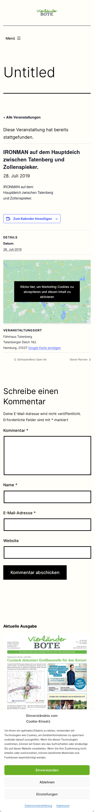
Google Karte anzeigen (44, 348)
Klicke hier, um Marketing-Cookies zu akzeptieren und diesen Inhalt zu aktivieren (47, 292)
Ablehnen (47, 782)
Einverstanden (47, 770)
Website (11, 540)
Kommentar (15, 430)
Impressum (63, 805)
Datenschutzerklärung (38, 805)
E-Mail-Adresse (19, 513)
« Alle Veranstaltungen (22, 117)
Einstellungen (47, 794)
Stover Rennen (79, 359)
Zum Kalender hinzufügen (32, 218)
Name (10, 485)
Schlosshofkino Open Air (32, 359)
